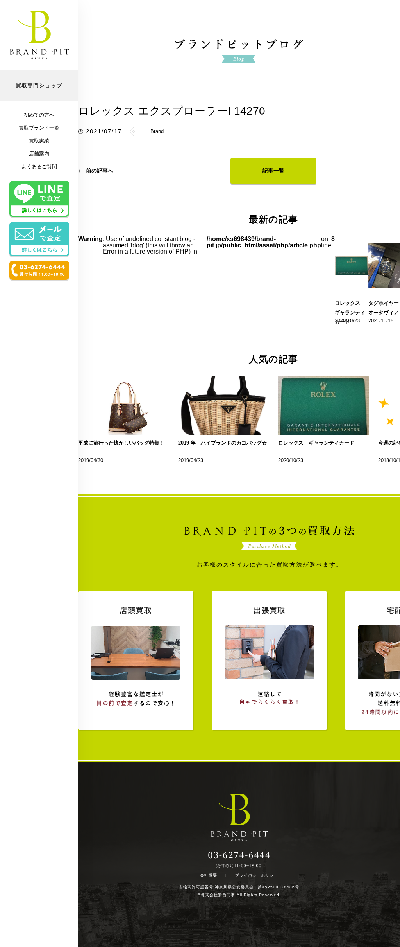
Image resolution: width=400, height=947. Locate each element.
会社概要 (208, 875)
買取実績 (39, 141)
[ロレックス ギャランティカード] (323, 405)
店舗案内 (39, 154)
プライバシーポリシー (256, 875)
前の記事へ (99, 170)
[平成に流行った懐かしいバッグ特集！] (123, 405)
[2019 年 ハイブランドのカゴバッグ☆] (223, 405)
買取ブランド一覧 (39, 128)
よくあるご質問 (39, 166)
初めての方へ (39, 115)
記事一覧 (273, 170)
